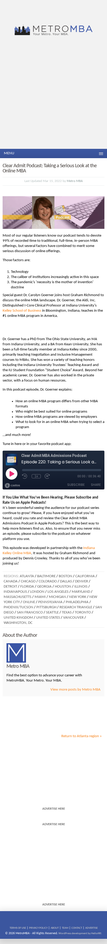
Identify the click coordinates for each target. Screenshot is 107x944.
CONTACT (76, 928)
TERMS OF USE (18, 928)
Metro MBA (75, 181)
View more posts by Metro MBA (75, 690)
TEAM (65, 928)
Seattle (52, 612)
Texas (67, 612)
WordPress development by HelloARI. (80, 933)
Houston (63, 587)
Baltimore (46, 576)
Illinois (81, 587)
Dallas (66, 581)
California (85, 576)
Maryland (81, 592)
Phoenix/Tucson (18, 607)
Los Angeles (58, 592)
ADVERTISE (91, 928)
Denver (81, 581)
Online (29, 602)
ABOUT (55, 928)
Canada (11, 581)
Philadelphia (77, 602)
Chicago (28, 581)
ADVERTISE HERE (53, 808)
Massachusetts (17, 597)
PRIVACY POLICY (38, 928)
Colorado (48, 581)
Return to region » (81, 736)
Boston (65, 576)
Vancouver (73, 618)
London (37, 592)
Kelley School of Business (22, 311)
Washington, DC (18, 623)
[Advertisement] (53, 93)
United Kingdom (18, 618)
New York (77, 597)
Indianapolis (15, 592)
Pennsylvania (50, 602)
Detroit (10, 587)
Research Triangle (75, 607)
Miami (40, 597)
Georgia (44, 587)
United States (48, 618)
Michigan (57, 597)
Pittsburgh (46, 607)
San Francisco (30, 612)
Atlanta (27, 576)
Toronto (83, 612)
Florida (27, 587)
